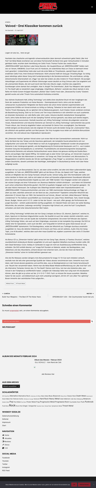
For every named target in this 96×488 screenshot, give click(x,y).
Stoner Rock (48, 406)
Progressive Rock (62, 402)
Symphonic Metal (57, 406)
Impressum (6, 422)
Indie (61, 399)
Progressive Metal (47, 402)
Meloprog (80, 399)
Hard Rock (44, 399)
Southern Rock (40, 406)
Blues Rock (64, 396)
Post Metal (17, 402)
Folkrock (16, 399)
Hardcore (36, 399)
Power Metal (31, 402)
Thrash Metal (20, 283)
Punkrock (89, 402)
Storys (7, 22)
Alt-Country (5, 396)
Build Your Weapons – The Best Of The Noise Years (21, 295)
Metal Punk (10, 283)
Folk (11, 399)
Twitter (5, 464)
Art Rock (38, 396)
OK (74, 484)
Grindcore (26, 399)
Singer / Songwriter (29, 406)
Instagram (6, 467)
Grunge (31, 399)
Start (4, 425)
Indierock (67, 399)
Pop (11, 402)
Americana (33, 396)
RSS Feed (6, 470)
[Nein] (94, 484)
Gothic (21, 399)
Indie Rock (73, 399)
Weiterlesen (84, 484)
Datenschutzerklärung (10, 416)
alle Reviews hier (48, 374)
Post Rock (23, 402)
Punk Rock (5, 406)
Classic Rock (71, 396)
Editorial (5, 419)
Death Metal (81, 396)
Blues (51, 396)
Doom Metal (6, 399)
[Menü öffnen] (92, 6)
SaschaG (10, 30)
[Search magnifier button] (92, 321)
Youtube (5, 461)
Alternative (14, 396)
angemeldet (14, 311)
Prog (37, 402)
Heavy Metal (54, 399)
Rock (12, 405)
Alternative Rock (24, 396)
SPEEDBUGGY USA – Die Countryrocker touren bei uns (73, 295)
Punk (82, 402)
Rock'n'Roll (19, 406)
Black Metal (44, 396)
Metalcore (87, 399)
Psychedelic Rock (74, 402)
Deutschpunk (89, 396)
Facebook (6, 458)
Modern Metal (5, 402)
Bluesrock (56, 396)
